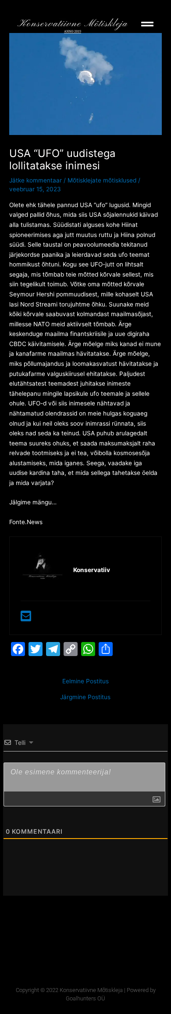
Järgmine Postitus (85, 697)
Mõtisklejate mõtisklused (102, 180)
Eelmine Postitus (85, 681)
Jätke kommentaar (35, 180)
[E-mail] (26, 618)
